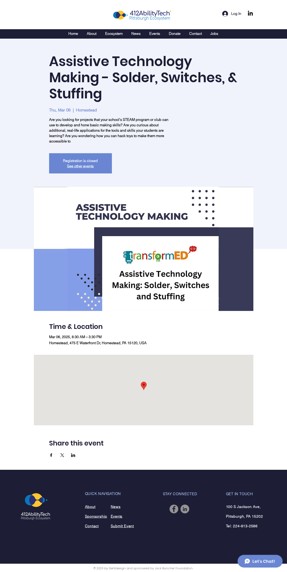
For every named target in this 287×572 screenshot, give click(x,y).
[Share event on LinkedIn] (73, 455)
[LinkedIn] (250, 14)
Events (117, 516)
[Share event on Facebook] (51, 455)
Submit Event (122, 526)
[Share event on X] (62, 455)
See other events (80, 166)
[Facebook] (174, 509)
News (116, 506)
